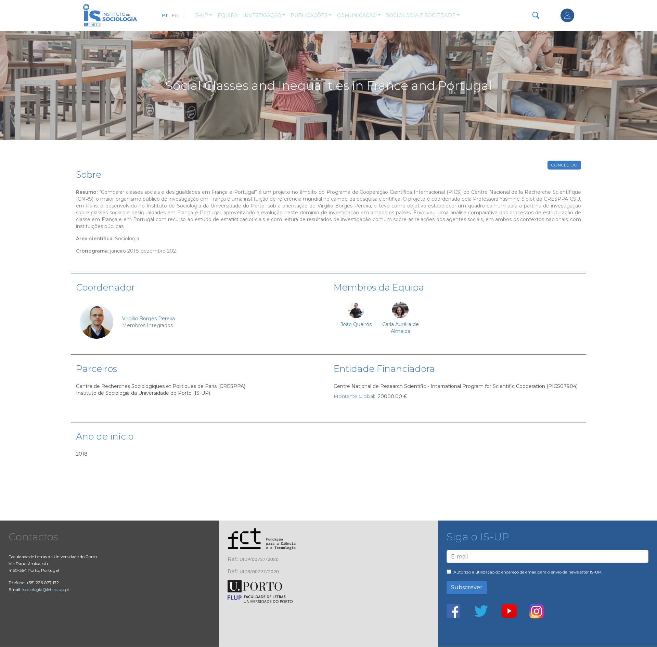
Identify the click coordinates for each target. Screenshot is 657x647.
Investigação (262, 15)
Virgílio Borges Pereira (148, 318)
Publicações (309, 15)
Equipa (227, 15)
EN (175, 15)
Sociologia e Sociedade (420, 15)
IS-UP (201, 15)
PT (165, 15)
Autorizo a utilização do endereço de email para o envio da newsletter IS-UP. (527, 572)
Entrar (567, 15)
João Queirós (356, 324)
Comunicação (357, 15)
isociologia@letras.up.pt (45, 589)
